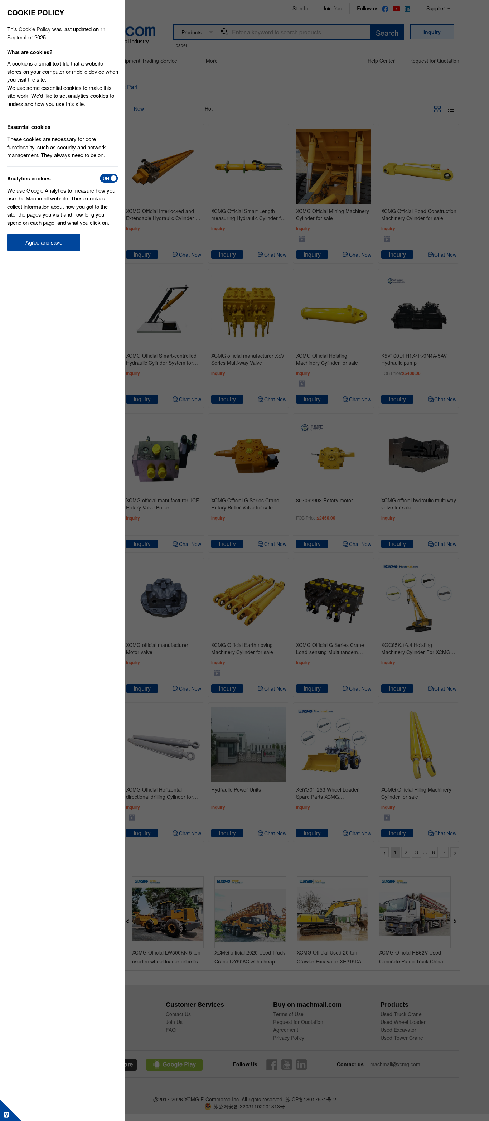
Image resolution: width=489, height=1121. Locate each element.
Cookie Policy (35, 29)
